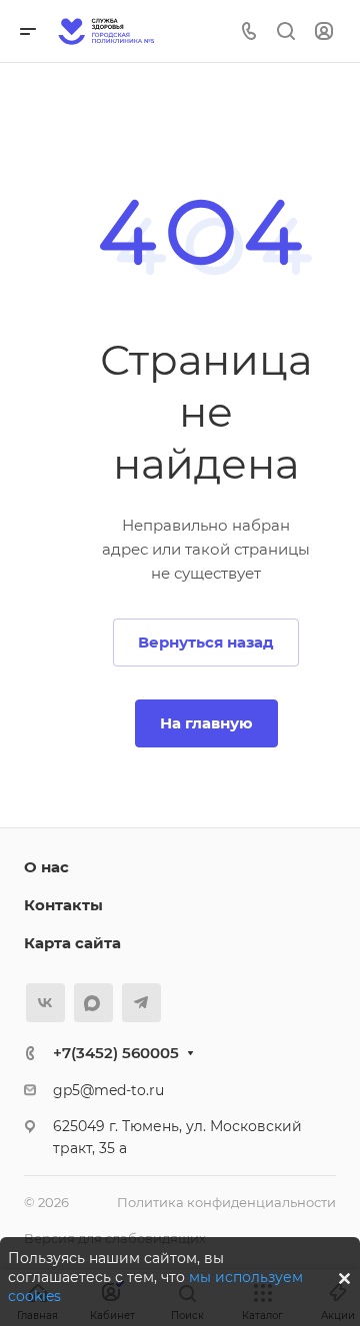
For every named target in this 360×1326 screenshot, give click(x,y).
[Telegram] (141, 1002)
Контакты (63, 904)
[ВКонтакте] (45, 1002)
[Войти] (324, 31)
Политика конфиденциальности (226, 1202)
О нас (46, 866)
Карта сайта (72, 942)
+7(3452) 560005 (116, 1052)
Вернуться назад (206, 642)
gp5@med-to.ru (108, 1090)
